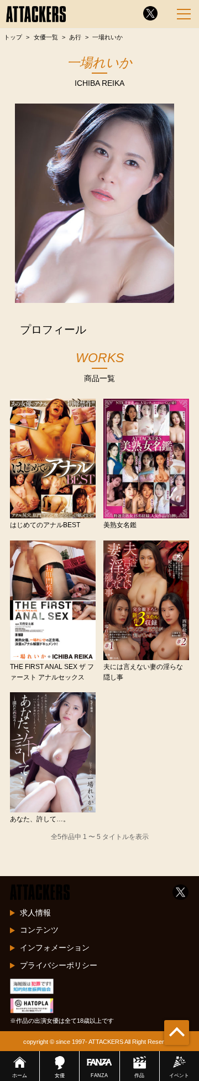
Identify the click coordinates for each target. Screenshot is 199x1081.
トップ (13, 37)
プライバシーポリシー (58, 965)
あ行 (75, 37)
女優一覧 (46, 37)
